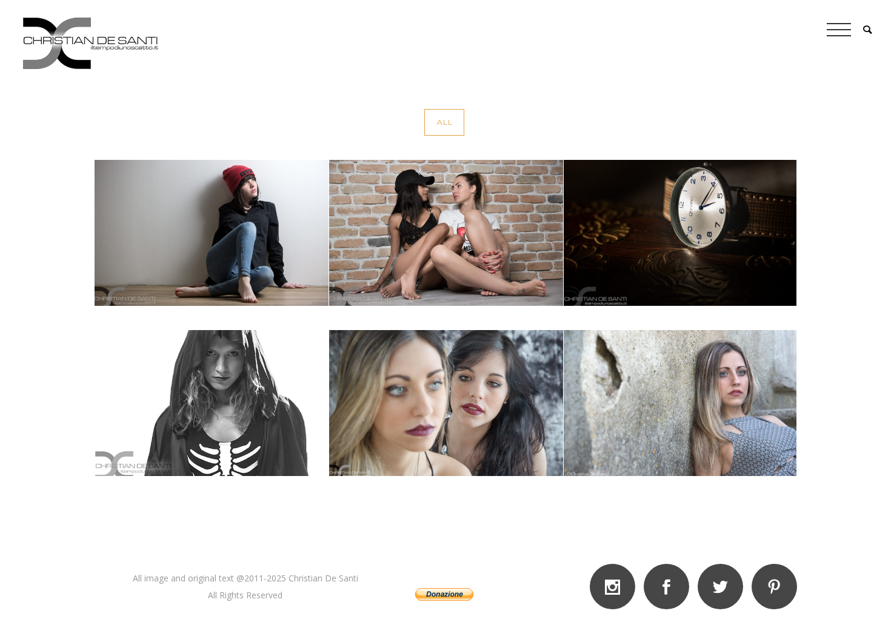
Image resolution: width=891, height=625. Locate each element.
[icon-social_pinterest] (774, 586)
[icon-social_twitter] (723, 586)
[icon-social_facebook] (669, 586)
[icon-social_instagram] (615, 586)
